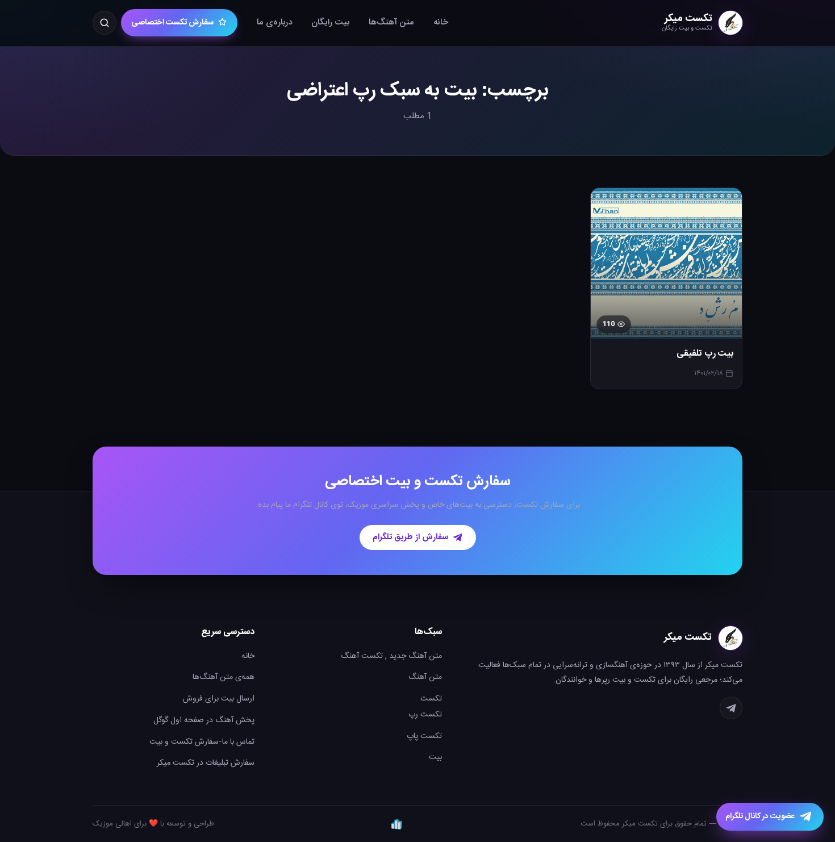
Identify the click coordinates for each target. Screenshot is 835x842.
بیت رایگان (330, 22)
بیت (435, 757)
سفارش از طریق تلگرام (410, 537)
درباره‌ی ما (274, 22)
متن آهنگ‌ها (391, 22)
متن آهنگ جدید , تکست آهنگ (391, 656)
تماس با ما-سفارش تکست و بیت (201, 742)
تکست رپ (425, 715)
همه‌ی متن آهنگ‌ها (223, 677)
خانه (440, 22)
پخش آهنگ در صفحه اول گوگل (203, 720)
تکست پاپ (424, 736)
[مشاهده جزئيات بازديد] (396, 824)
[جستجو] (104, 23)
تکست (431, 699)
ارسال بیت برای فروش (218, 699)
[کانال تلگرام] (731, 708)
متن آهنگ (425, 677)
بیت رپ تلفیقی (705, 354)
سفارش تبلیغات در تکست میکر (205, 763)
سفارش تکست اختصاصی (172, 23)
